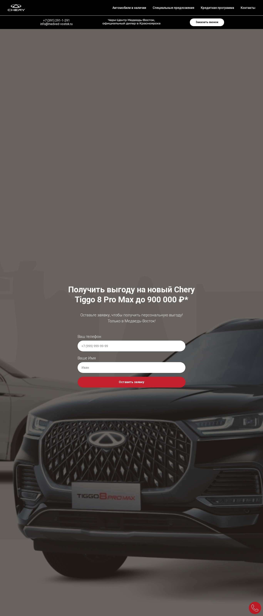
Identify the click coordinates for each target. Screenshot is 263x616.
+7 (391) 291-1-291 (56, 20)
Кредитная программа (217, 8)
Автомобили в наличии (129, 8)
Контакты (248, 8)
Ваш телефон (89, 336)
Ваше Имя (87, 358)
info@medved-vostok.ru (56, 24)
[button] (207, 22)
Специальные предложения (173, 8)
